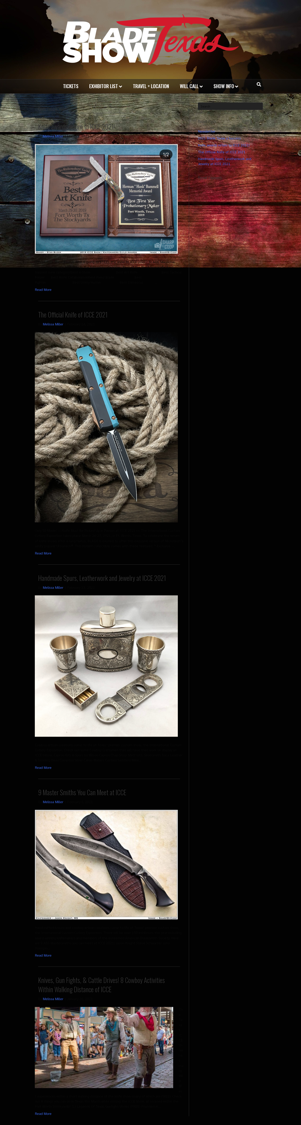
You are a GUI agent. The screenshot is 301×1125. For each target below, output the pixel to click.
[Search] (259, 84)
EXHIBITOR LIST (103, 85)
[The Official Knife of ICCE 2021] (106, 426)
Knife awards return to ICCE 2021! (76, 126)
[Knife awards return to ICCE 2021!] (106, 198)
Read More (43, 289)
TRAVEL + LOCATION (151, 85)
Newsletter (206, 131)
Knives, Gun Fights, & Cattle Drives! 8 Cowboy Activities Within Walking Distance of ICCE (101, 984)
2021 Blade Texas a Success (219, 138)
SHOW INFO (224, 85)
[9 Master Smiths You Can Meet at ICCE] (106, 864)
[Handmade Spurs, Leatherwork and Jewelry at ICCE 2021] (106, 665)
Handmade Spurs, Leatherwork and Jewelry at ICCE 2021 (102, 578)
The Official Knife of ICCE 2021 (73, 314)
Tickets (70, 85)
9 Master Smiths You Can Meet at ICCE (82, 792)
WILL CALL (189, 85)
